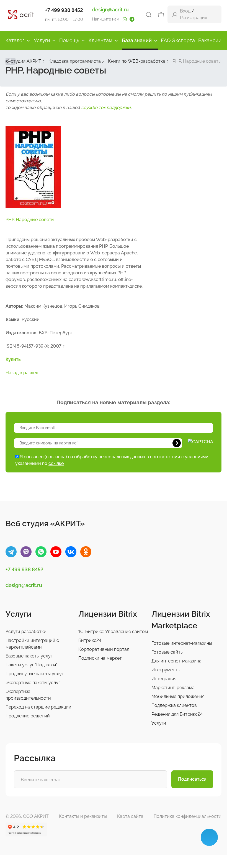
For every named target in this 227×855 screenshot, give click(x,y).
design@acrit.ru (110, 9)
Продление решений (28, 716)
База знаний (137, 40)
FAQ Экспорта (178, 40)
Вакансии (209, 40)
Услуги (42, 40)
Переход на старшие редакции (38, 707)
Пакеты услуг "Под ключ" (31, 664)
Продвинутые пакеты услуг (34, 673)
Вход (185, 11)
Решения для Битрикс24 (177, 714)
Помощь (69, 40)
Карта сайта (130, 816)
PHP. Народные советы (30, 219)
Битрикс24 (89, 640)
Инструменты (165, 669)
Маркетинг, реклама (173, 687)
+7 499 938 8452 (64, 10)
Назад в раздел (22, 372)
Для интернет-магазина (176, 661)
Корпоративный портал (103, 649)
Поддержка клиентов (174, 705)
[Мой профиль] (175, 14)
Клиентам (100, 40)
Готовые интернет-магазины (181, 643)
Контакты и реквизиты (83, 816)
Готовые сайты (167, 652)
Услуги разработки (26, 631)
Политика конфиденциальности (187, 816)
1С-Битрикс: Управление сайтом (113, 631)
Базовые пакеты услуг (29, 656)
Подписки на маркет (100, 658)
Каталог (15, 40)
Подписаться (192, 779)
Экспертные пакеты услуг (33, 682)
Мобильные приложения (177, 696)
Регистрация (193, 17)
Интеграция (163, 678)
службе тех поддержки (106, 107)
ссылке (56, 463)
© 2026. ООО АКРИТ (27, 816)
